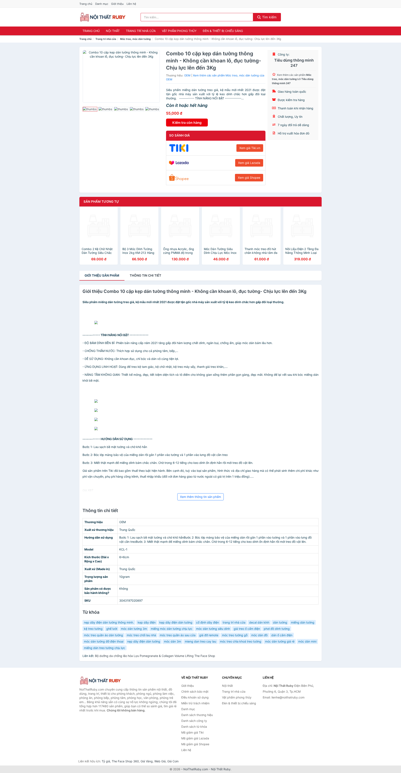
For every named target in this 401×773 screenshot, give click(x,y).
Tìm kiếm (269, 17)
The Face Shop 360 (125, 761)
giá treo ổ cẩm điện (247, 628)
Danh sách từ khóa (194, 726)
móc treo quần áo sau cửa (177, 635)
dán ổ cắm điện (281, 635)
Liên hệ (131, 3)
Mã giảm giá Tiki (192, 732)
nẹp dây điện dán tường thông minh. (109, 622)
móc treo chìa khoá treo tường (240, 641)
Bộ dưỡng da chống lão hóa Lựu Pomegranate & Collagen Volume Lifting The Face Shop (155, 656)
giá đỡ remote (208, 635)
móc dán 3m (172, 641)
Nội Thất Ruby (221, 769)
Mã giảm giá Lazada (195, 738)
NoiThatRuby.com (195, 769)
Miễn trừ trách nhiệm (195, 703)
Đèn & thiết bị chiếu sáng (223, 31)
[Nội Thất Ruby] (100, 680)
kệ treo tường (93, 628)
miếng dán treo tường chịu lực (104, 648)
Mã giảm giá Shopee (195, 744)
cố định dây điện (207, 622)
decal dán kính (259, 622)
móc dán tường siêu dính (213, 628)
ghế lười (111, 628)
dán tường (280, 622)
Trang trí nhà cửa (141, 31)
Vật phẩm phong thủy (179, 31)
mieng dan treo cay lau (200, 641)
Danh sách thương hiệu (197, 715)
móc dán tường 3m (134, 628)
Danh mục (101, 3)
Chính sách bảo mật (194, 691)
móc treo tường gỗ (234, 635)
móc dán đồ (259, 635)
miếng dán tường (302, 622)
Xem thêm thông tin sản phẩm (200, 496)
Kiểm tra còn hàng (187, 122)
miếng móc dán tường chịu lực (171, 628)
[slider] (90, 109)
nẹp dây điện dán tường (143, 641)
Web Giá (160, 761)
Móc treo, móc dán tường (135, 38)
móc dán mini (307, 641)
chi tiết (145, 275)
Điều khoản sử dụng (195, 697)
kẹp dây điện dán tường (175, 622)
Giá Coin (173, 761)
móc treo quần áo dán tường (103, 635)
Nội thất (113, 31)
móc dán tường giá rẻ (279, 641)
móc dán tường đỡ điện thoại (103, 641)
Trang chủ (85, 3)
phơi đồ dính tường (277, 628)
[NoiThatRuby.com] (102, 17)
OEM (187, 75)
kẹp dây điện (147, 622)
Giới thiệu (117, 3)
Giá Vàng (147, 761)
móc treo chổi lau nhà (141, 635)
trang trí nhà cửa (234, 622)
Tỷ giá (106, 761)
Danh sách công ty (194, 720)
